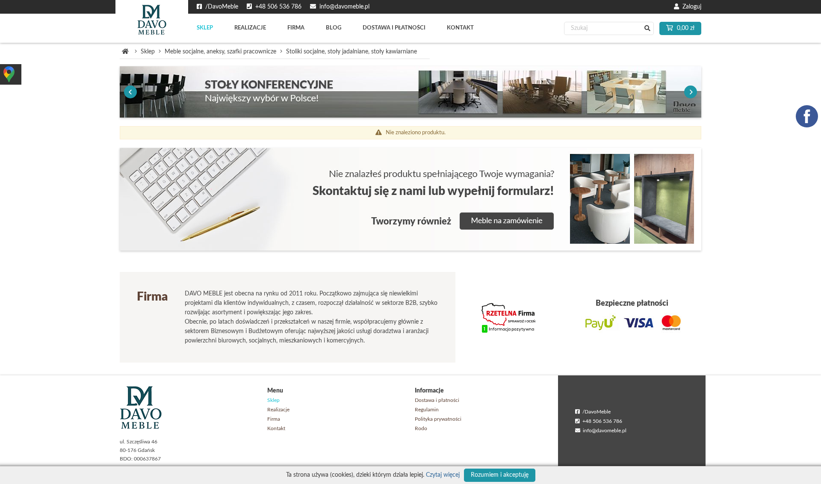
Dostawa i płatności (437, 400)
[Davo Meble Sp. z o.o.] (151, 21)
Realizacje (278, 409)
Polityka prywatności (438, 419)
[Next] (690, 92)
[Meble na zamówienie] (410, 199)
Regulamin (427, 409)
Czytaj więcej (443, 475)
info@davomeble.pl (603, 430)
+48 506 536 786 (601, 421)
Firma (273, 419)
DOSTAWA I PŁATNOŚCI (394, 28)
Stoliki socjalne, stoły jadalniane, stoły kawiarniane (351, 52)
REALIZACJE (250, 28)
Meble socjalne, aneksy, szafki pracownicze (220, 52)
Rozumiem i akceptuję (500, 475)
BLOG (333, 28)
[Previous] (130, 92)
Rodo (421, 428)
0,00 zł (684, 28)
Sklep (148, 52)
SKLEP (205, 28)
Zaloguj (690, 7)
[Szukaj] (647, 28)
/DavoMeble (595, 411)
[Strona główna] (125, 52)
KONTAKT (460, 28)
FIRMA (295, 28)
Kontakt (276, 428)
